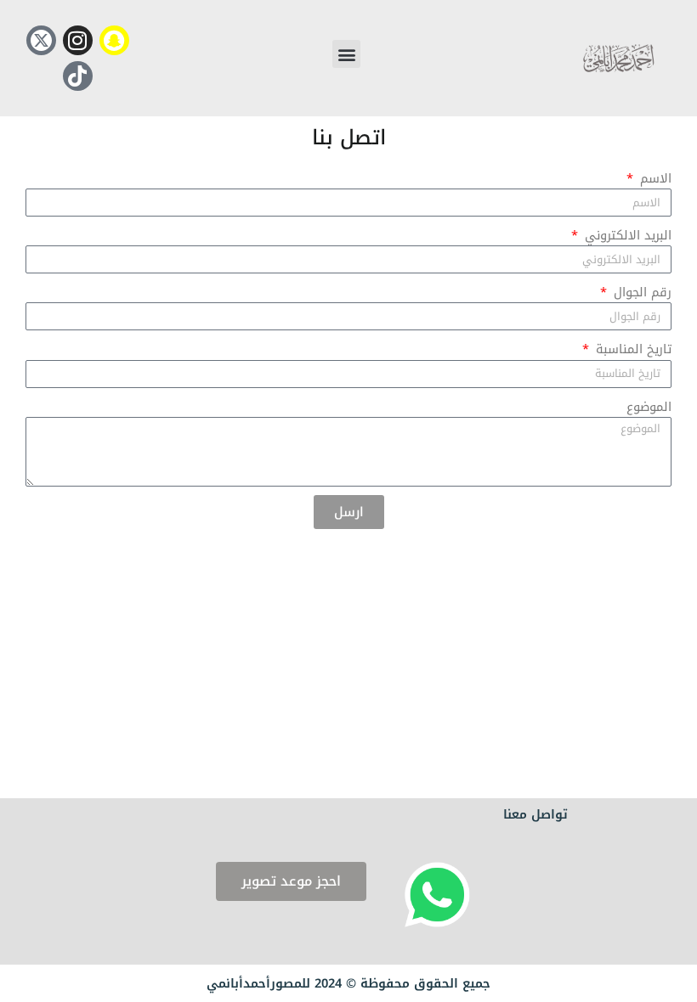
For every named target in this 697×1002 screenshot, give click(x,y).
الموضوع (649, 407)
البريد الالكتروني (626, 235)
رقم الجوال (640, 292)
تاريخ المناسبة (632, 349)
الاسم (654, 178)
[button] (346, 54)
